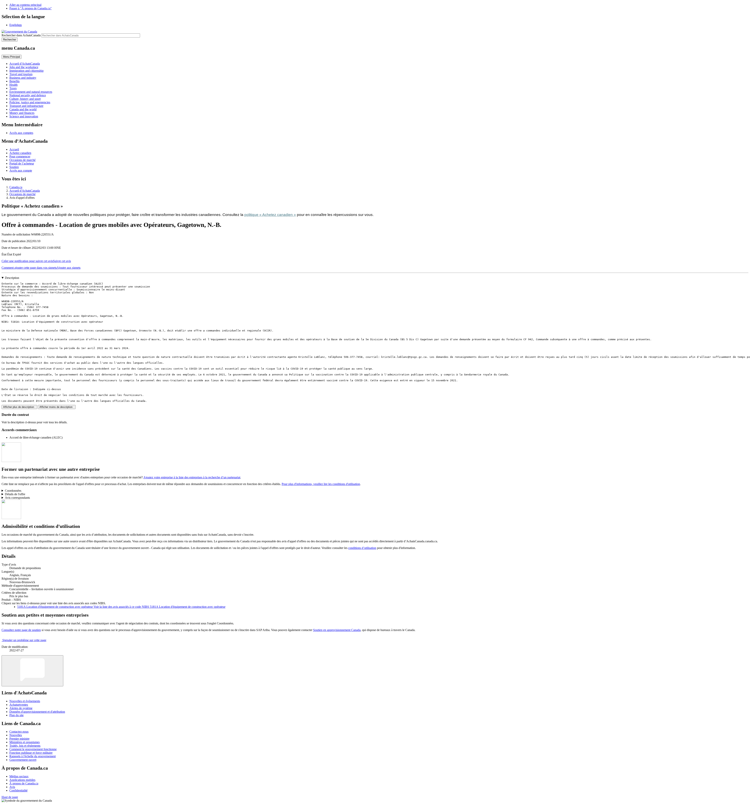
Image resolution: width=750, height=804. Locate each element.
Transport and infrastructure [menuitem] (26, 105)
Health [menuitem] (13, 84)
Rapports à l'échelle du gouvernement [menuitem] (32, 756)
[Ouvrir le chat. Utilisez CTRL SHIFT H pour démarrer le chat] (32, 670)
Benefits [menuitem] (14, 81)
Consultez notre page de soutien (21, 630)
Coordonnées (13, 490)
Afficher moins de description (56, 407)
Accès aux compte (20, 170)
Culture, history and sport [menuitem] (25, 98)
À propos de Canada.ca (23, 783)
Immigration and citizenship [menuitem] (26, 70)
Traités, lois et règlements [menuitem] (24, 745)
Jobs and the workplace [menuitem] (23, 67)
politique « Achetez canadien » (270, 215)
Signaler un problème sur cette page (24, 640)
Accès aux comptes (21, 132)
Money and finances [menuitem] (21, 113)
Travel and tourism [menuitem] (20, 74)
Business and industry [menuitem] (22, 77)
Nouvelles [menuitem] (15, 735)
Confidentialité (18, 790)
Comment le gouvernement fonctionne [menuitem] (33, 749)
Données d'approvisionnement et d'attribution (37, 711)
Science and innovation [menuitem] (23, 116)
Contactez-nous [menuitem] (19, 731)
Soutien (14, 167)
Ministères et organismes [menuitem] (24, 742)
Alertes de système (20, 708)
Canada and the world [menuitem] (23, 109)
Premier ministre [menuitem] (19, 738)
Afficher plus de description (19, 407)
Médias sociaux (19, 776)
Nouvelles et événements (24, 701)
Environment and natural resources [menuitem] (30, 91)
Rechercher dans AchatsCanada (21, 35)
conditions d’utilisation (362, 548)
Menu (11, 56)
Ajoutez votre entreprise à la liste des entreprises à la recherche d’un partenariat (191, 477)
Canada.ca (15, 187)
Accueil (14, 149)
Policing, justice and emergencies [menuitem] (29, 102)
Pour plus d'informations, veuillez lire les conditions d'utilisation (321, 484)
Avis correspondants (17, 497)
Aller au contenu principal (25, 4)
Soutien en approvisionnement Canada (337, 630)
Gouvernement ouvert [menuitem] (22, 759)
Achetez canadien (20, 153)
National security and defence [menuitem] (27, 95)
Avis (12, 787)
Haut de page (10, 797)
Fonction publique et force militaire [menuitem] (31, 752)
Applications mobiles (22, 780)
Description (12, 277)
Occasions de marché (22, 160)
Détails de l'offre (15, 494)
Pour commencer (19, 156)
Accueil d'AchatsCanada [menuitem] (24, 63)
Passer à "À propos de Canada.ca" (30, 8)
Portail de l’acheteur (21, 163)
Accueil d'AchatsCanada (24, 190)
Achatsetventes (18, 704)
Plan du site (16, 715)
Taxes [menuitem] (13, 88)
